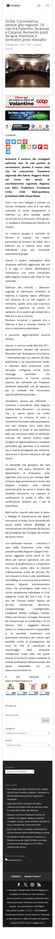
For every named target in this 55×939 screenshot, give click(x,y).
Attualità (38, 44)
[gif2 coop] (27, 105)
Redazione (13, 44)
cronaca (9, 48)
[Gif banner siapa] (27, 128)
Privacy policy (33, 876)
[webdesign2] (27, 119)
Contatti (16, 876)
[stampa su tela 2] (27, 693)
